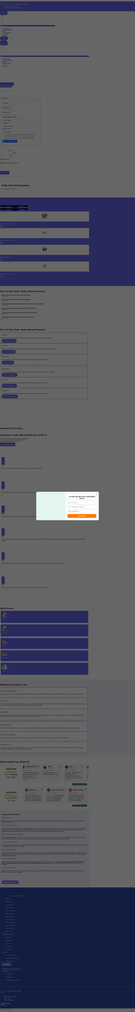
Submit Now (82, 516)
